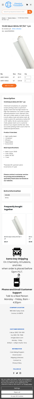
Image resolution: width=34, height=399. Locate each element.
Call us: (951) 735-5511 (17, 332)
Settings (17, 388)
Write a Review (16, 29)
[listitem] (14, 229)
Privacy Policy (17, 363)
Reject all (17, 392)
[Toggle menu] (2, 4)
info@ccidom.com (17, 338)
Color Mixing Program (17, 352)
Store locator (17, 355)
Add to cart (9, 86)
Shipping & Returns (17, 357)
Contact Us (17, 360)
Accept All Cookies (17, 396)
